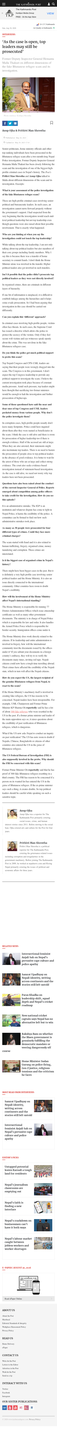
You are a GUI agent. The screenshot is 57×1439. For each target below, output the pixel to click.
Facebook (6, 1392)
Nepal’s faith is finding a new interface (14, 1206)
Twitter (5, 1388)
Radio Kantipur (26, 1407)
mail (15, 123)
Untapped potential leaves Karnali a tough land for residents (18, 1170)
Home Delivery (8, 1343)
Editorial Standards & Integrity (14, 1323)
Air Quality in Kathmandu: (44, 28)
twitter (10, 123)
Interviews (8, 35)
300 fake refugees (19, 711)
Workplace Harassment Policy (14, 1326)
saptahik (10, 1407)
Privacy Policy (8, 1330)
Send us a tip (7, 1375)
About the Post (8, 1315)
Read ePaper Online (13, 1298)
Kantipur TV (32, 1407)
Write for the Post (9, 1361)
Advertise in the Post (10, 1368)
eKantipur (4, 1407)
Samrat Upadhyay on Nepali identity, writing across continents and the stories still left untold (18, 1108)
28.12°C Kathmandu (47, 24)
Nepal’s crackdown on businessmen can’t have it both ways (18, 1224)
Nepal (15, 1407)
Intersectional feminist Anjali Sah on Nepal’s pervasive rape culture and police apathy (18, 1132)
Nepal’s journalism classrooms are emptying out (16, 1188)
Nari (21, 1407)
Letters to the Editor (10, 1364)
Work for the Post (9, 1372)
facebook (4, 123)
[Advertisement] (28, 914)
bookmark (51, 123)
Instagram (6, 1396)
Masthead (6, 1319)
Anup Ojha (8, 130)
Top (53, 1428)
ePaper (5, 1347)
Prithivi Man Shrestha (31, 130)
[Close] (2, 13)
